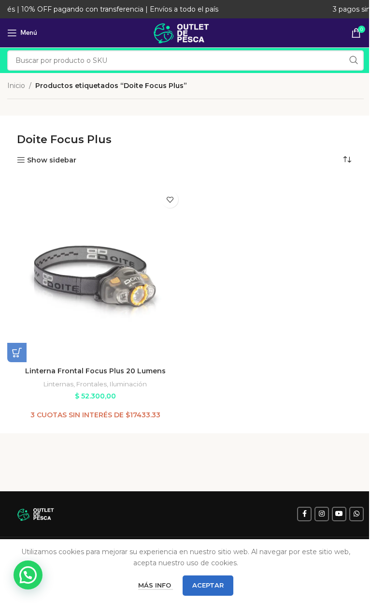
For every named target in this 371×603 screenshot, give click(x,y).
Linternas (58, 384)
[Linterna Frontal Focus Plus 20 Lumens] (95, 274)
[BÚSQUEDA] (353, 60)
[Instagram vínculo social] (321, 514)
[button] (28, 574)
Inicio (16, 85)
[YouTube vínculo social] (339, 514)
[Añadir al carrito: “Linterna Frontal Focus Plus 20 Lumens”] (17, 352)
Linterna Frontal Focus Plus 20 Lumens (95, 371)
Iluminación (128, 384)
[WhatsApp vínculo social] (356, 514)
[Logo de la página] (185, 32)
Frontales (91, 384)
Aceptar (208, 585)
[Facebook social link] (304, 514)
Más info (155, 585)
